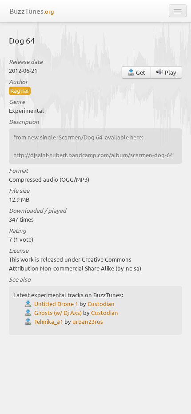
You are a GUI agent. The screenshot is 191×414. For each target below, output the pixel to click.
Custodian (101, 303)
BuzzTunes (31, 10)
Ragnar (19, 90)
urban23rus (87, 321)
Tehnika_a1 (48, 321)
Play (169, 72)
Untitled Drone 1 (56, 303)
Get (140, 72)
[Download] (29, 303)
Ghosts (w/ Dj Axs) (58, 312)
